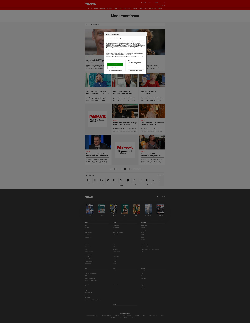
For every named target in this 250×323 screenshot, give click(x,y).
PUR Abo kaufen (135, 67)
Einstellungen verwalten (115, 67)
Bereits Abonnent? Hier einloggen (136, 70)
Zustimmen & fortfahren (115, 64)
